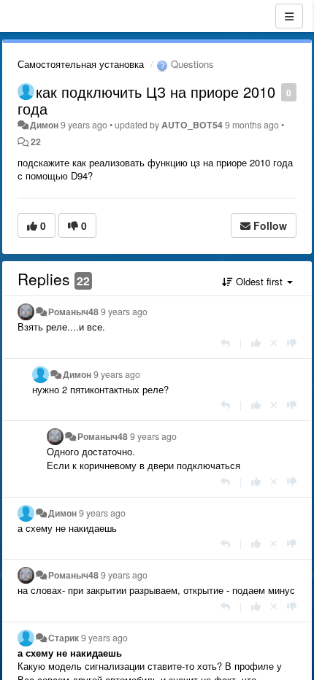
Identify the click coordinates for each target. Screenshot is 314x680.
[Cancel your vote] (273, 342)
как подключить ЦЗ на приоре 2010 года (146, 100)
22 (36, 141)
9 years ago (124, 311)
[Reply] (225, 342)
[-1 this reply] (291, 342)
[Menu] (289, 16)
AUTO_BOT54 (192, 124)
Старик (63, 637)
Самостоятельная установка (81, 64)
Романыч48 (73, 311)
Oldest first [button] (259, 281)
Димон (44, 124)
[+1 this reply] (256, 342)
